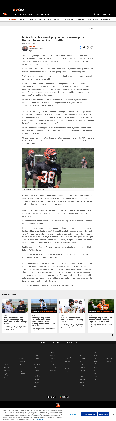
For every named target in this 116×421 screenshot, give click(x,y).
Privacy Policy (39, 419)
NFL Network (37, 386)
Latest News (22, 351)
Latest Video (37, 351)
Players (6, 354)
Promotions (68, 368)
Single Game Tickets (95, 357)
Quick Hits (21, 368)
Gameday (52, 355)
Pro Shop (82, 367)
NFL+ (68, 371)
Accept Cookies (103, 414)
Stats (6, 360)
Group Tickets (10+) (95, 372)
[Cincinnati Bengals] (58, 405)
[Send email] (87, 48)
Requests (109, 361)
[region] (58, 414)
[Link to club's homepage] (5, 14)
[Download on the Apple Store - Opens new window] (51, 397)
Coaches (6, 357)
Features (37, 379)
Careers (6, 380)
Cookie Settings (73, 414)
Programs (109, 354)
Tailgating (82, 358)
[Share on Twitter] (84, 48)
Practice (53, 358)
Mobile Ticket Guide (95, 378)
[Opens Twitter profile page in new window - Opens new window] (30, 50)
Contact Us (6, 377)
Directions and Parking (82, 381)
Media (22, 354)
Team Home (7, 351)
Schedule (68, 351)
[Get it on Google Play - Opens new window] (64, 398)
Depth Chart (7, 367)
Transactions (7, 370)
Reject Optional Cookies (89, 414)
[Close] (113, 414)
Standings (67, 366)
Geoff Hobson (32, 46)
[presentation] (113, 335)
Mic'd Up (37, 367)
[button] (55, 335)
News (109, 351)
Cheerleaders (53, 370)
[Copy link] (91, 47)
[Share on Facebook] (80, 48)
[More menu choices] (52, 14)
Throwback (52, 361)
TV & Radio (68, 354)
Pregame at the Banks (82, 363)
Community (22, 361)
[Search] (95, 14)
